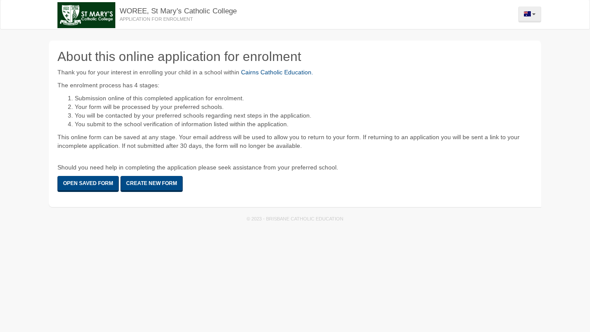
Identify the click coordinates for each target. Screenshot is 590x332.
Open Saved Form (88, 183)
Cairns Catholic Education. (277, 72)
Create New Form (151, 183)
